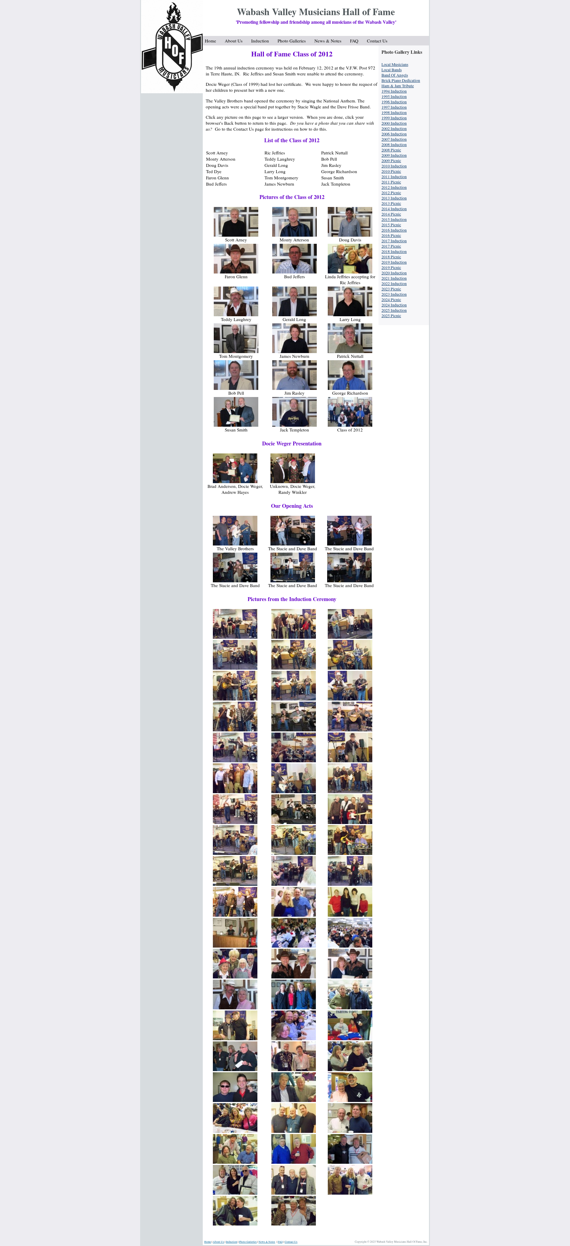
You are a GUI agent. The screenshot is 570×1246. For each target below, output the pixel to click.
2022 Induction (394, 283)
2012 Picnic (391, 192)
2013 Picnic (391, 203)
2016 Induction (394, 230)
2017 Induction (394, 240)
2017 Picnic (391, 246)
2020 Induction (394, 273)
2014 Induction (394, 208)
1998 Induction (394, 112)
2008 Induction (394, 144)
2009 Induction (394, 155)
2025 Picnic (391, 315)
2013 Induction (394, 198)
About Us (236, 41)
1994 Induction (394, 91)
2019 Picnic (391, 267)
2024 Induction (394, 305)
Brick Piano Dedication (400, 80)
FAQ (356, 41)
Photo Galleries (294, 41)
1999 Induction (394, 118)
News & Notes (330, 41)
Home (213, 41)
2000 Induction (394, 123)
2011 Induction (394, 176)
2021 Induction (394, 278)
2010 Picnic (391, 171)
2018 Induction (394, 251)
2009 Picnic (391, 160)
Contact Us (377, 41)
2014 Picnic (391, 214)
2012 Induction (394, 187)
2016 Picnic (391, 235)
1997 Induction (394, 107)
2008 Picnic (391, 150)
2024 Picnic (391, 299)
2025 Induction (394, 310)
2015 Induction (394, 219)
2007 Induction (394, 139)
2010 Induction (394, 166)
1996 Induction (394, 102)
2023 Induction (394, 294)
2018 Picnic (391, 257)
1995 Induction (394, 96)
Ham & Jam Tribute (397, 85)
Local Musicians (394, 64)
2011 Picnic (391, 182)
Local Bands (391, 69)
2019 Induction (394, 262)
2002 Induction (394, 128)
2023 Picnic (391, 289)
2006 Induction (394, 134)
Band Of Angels (394, 75)
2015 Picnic (391, 224)
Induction (262, 41)
